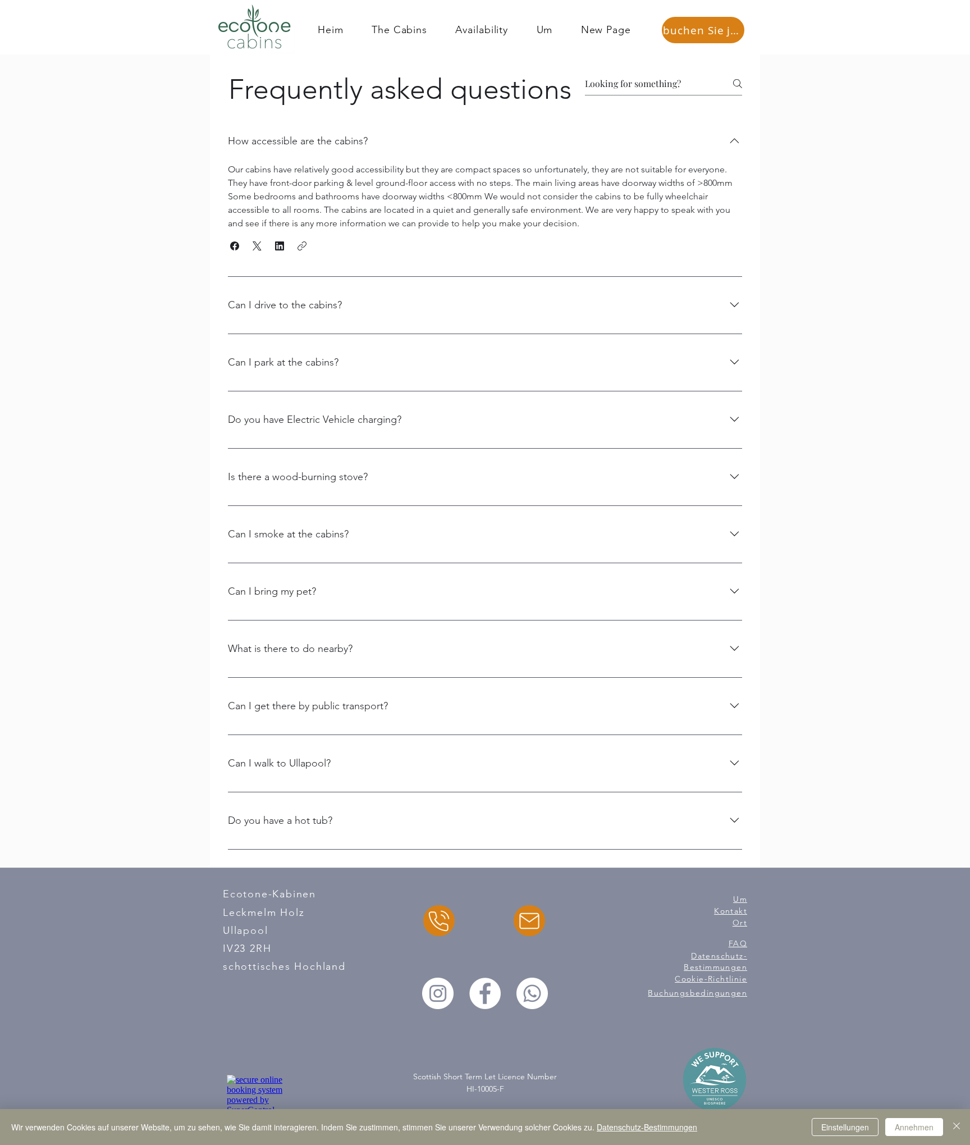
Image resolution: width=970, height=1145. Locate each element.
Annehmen (914, 1127)
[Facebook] (485, 993)
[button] (234, 246)
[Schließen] (956, 1127)
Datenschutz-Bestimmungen (647, 1127)
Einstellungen (845, 1127)
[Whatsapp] (532, 993)
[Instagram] (438, 993)
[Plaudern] (439, 920)
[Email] (529, 920)
